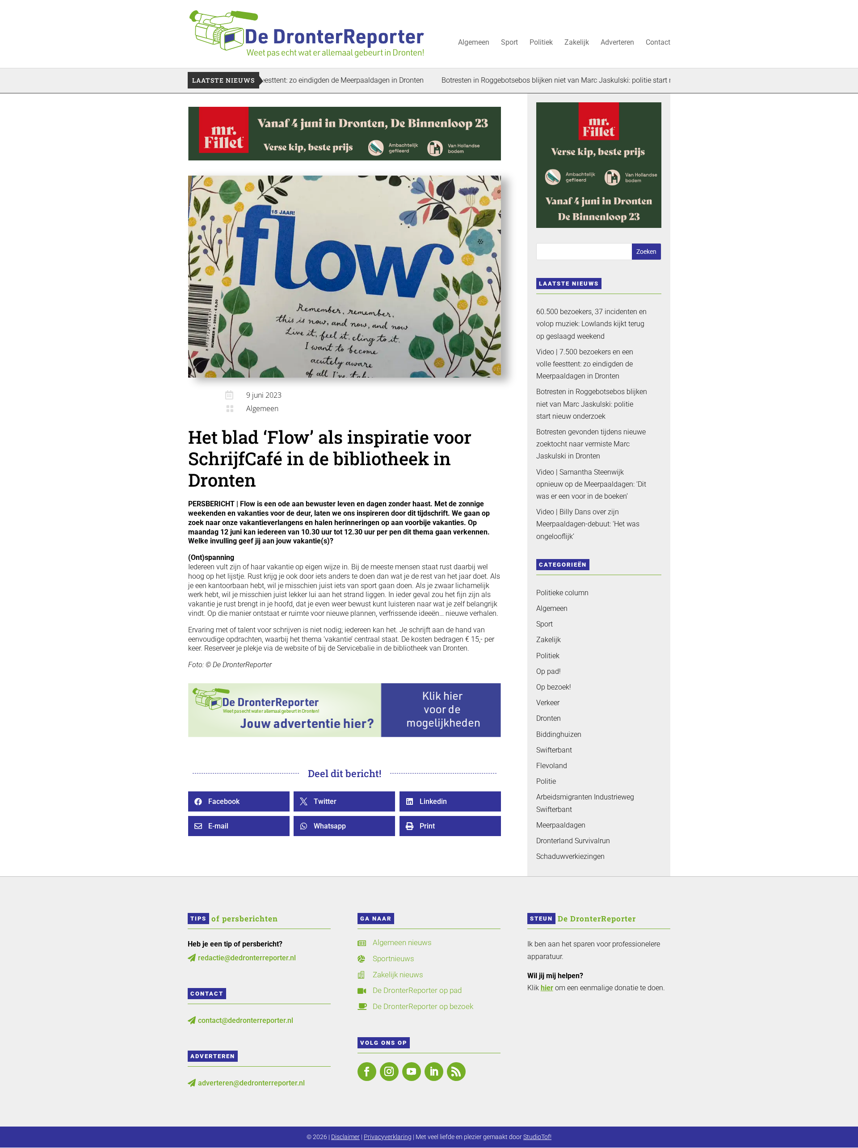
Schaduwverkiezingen (570, 856)
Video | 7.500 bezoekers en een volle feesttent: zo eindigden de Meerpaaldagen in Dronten (584, 364)
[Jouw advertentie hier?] (344, 735)
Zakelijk (576, 42)
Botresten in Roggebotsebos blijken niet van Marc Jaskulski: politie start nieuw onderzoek (546, 80)
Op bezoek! (553, 687)
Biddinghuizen (558, 734)
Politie (546, 781)
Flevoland (551, 765)
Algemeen (473, 42)
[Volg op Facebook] (367, 1071)
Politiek (541, 42)
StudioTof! (537, 1136)
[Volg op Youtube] (411, 1071)
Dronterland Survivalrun (573, 841)
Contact (658, 42)
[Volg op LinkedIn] (434, 1071)
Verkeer (547, 702)
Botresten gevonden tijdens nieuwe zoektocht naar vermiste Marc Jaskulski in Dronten (591, 444)
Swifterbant (554, 750)
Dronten (548, 718)
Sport (509, 42)
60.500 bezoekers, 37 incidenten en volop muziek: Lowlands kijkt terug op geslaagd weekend (591, 323)
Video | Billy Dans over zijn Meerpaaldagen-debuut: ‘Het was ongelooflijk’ (587, 524)
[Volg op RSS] (456, 1071)
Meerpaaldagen (560, 825)
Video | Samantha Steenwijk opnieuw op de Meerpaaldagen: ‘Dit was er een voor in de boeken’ (591, 484)
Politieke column (562, 593)
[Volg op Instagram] (389, 1071)
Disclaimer (345, 1136)
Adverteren (617, 42)
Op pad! (548, 671)
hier (547, 988)
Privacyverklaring (388, 1136)
